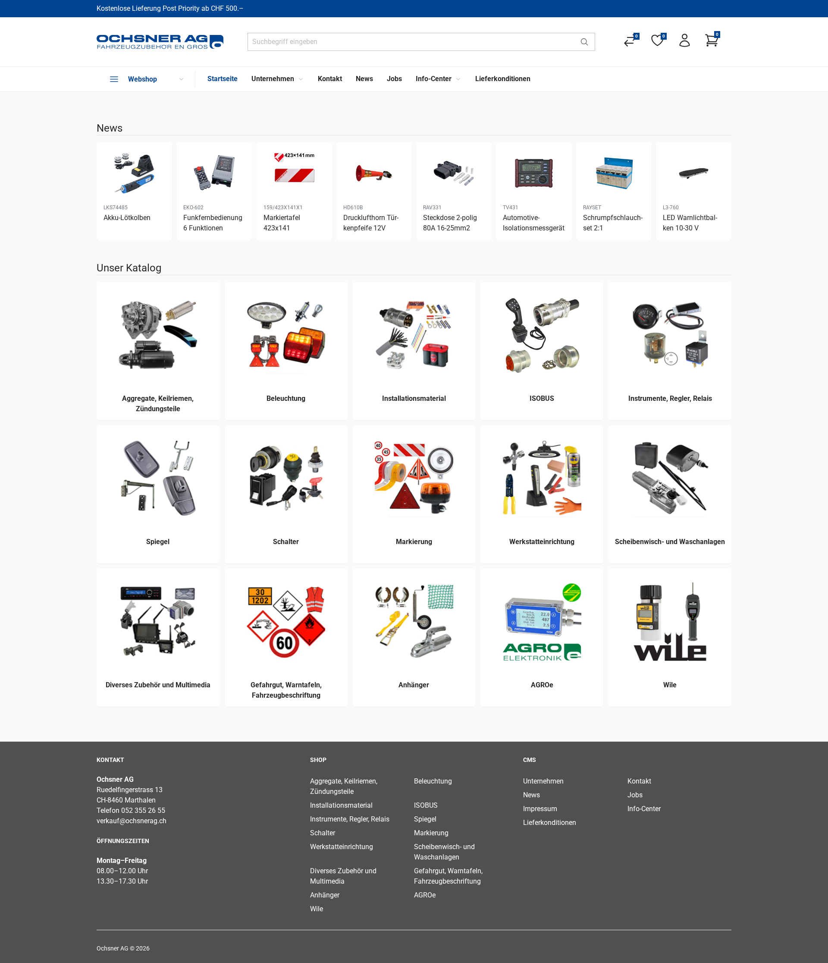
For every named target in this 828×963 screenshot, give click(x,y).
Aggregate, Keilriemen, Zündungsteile (343, 786)
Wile (316, 909)
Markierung (431, 833)
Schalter (322, 833)
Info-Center (644, 809)
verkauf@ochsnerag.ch (131, 821)
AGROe (425, 895)
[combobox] (411, 41)
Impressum (540, 809)
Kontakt (639, 781)
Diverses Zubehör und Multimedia (343, 876)
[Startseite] (160, 42)
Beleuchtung (433, 781)
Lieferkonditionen (549, 822)
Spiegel (425, 819)
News (531, 795)
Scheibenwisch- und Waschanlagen (444, 852)
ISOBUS (426, 805)
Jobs (635, 795)
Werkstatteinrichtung (341, 847)
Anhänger (324, 895)
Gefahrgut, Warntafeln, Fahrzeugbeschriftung (448, 876)
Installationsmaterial (341, 805)
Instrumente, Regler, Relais (349, 819)
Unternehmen (543, 781)
